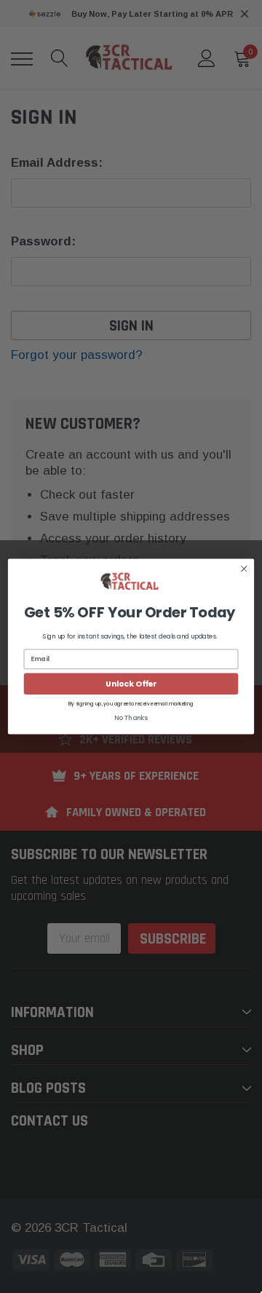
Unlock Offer (131, 684)
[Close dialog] (244, 569)
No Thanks (131, 718)
